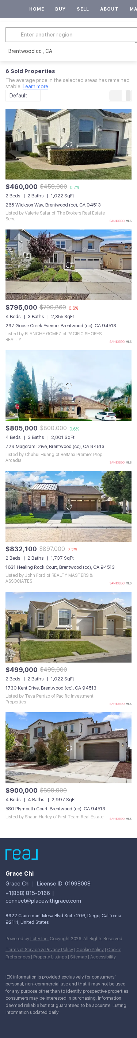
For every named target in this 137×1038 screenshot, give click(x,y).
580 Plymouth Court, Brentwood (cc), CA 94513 (55, 808)
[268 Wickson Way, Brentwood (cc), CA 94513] (68, 144)
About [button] (109, 9)
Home (36, 9)
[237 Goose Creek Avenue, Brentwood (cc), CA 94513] (68, 264)
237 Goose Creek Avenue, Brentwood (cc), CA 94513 (60, 325)
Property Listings (50, 957)
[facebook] (9, 1023)
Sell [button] (83, 9)
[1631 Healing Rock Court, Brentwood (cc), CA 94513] (68, 506)
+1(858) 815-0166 (27, 893)
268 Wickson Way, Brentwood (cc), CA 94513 (53, 205)
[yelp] (38, 1023)
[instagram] (53, 1023)
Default (18, 96)
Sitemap (78, 957)
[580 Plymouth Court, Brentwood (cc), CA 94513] (68, 747)
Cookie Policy (90, 949)
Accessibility (103, 957)
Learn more (35, 87)
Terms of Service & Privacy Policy (39, 949)
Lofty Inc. (39, 938)
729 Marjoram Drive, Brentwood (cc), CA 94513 (54, 446)
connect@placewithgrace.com (43, 901)
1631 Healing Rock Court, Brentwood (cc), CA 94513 (60, 567)
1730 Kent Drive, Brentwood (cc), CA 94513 (50, 688)
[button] (14, 35)
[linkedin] (23, 1023)
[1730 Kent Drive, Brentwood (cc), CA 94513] (68, 627)
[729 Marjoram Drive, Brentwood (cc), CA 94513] (68, 385)
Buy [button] (60, 9)
